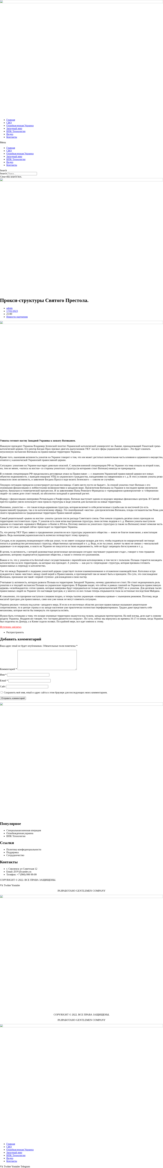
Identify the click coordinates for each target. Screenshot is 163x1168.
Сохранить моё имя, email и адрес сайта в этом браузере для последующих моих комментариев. (55, 692)
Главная (10, 119)
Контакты (11, 137)
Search (3, 173)
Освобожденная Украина (20, 125)
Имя (3, 674)
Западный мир (14, 128)
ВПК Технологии (15, 131)
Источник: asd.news (10, 627)
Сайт (2, 686)
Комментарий (8, 669)
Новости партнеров (17, 316)
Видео (9, 134)
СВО (9, 122)
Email (4, 680)
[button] (81, 142)
